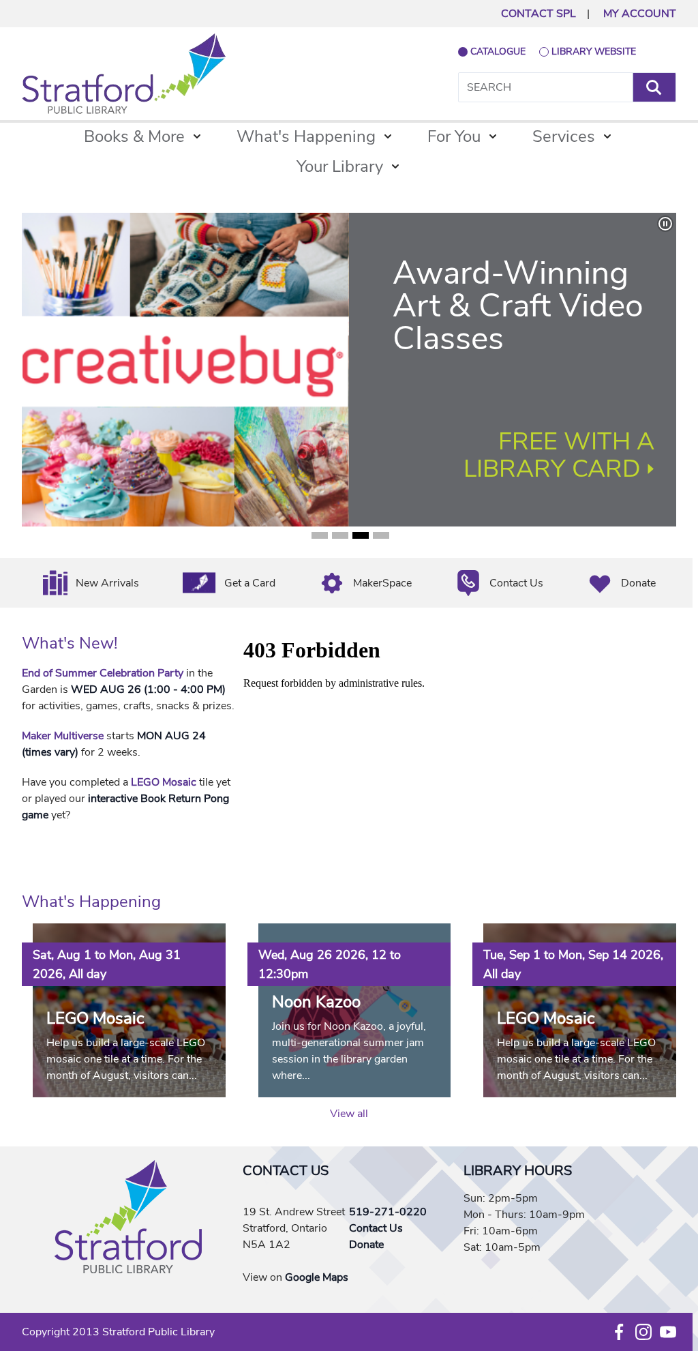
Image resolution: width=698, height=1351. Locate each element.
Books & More (134, 136)
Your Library (340, 166)
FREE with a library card (559, 455)
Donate (638, 583)
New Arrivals (107, 583)
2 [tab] (340, 535)
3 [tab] (360, 535)
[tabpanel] (349, 369)
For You (454, 136)
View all (349, 1113)
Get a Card (249, 583)
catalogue (498, 51)
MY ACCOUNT (639, 13)
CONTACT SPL (538, 13)
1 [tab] (320, 535)
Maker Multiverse (63, 735)
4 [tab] (381, 535)
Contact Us (516, 583)
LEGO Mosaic (163, 782)
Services (563, 136)
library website (593, 51)
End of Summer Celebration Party (102, 673)
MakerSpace (382, 583)
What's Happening (306, 136)
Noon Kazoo (316, 1002)
